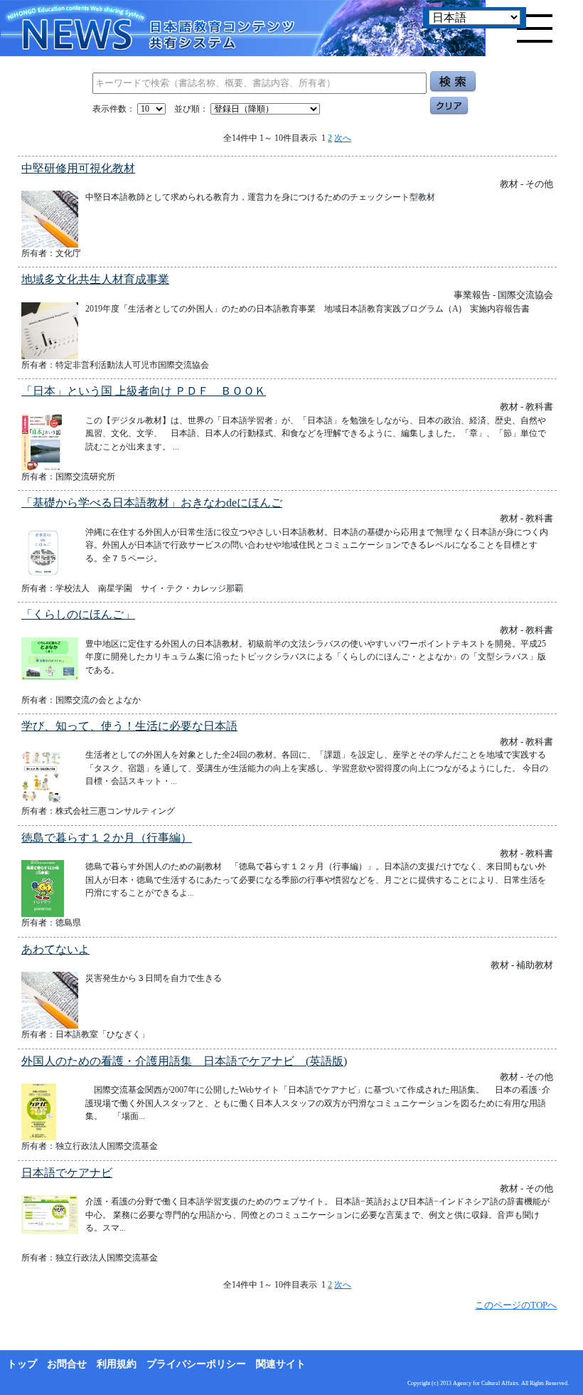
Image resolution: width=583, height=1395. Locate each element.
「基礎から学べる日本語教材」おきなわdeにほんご (151, 503)
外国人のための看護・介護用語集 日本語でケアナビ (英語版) (184, 1061)
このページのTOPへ (516, 1305)
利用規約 (117, 1364)
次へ (342, 138)
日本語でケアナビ (66, 1173)
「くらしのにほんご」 (78, 614)
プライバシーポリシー (196, 1364)
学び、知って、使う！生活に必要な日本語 (129, 726)
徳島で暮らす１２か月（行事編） (106, 838)
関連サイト (281, 1364)
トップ (22, 1364)
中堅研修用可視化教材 (78, 168)
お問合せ (67, 1364)
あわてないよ (55, 949)
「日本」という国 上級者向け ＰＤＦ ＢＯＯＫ (143, 391)
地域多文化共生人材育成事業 (95, 279)
